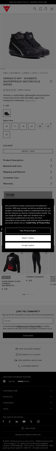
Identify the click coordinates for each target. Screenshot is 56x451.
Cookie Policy (31, 223)
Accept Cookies (28, 245)
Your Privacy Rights (28, 231)
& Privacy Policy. (43, 223)
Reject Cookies (28, 238)
